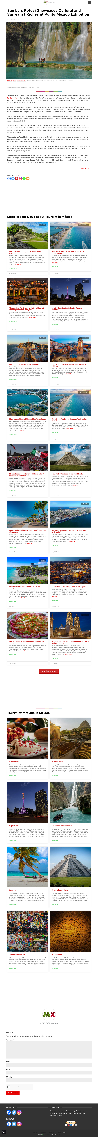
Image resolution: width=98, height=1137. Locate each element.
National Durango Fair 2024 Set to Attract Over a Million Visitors (70, 642)
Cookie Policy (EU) (62, 1132)
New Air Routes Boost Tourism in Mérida (67, 474)
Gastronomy (14, 761)
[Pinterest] (16, 178)
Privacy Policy (35, 1132)
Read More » (13, 268)
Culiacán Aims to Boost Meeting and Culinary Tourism (26, 642)
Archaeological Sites (60, 890)
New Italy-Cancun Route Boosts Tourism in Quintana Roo (68, 252)
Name (8, 1062)
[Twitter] (13, 178)
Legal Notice (43, 1132)
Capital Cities (14, 826)
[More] (27, 178)
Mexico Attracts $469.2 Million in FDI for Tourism (24, 587)
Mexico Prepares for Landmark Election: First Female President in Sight (26, 475)
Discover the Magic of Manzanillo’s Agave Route (27, 419)
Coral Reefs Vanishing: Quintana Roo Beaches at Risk (69, 420)
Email (8, 1069)
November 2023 (21, 80)
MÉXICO (9, 80)
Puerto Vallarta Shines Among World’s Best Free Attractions (27, 531)
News (14, 80)
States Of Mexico (58, 954)
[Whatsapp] (24, 178)
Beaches (12, 890)
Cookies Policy (52, 1132)
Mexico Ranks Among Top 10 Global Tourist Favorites (25, 252)
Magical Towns (57, 761)
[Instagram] (20, 178)
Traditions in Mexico (17, 954)
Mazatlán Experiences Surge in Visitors (24, 364)
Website (9, 1077)
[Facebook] (9, 178)
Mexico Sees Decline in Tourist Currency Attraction (67, 309)
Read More (18, 264)
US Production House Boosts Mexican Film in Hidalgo (69, 365)
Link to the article (86, 169)
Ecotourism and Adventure (62, 826)
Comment (10, 1040)
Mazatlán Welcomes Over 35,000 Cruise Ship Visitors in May (69, 531)
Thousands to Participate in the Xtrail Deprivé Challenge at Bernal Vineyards (26, 309)
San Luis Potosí (12, 98)
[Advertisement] (49, 195)
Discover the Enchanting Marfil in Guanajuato (69, 587)
